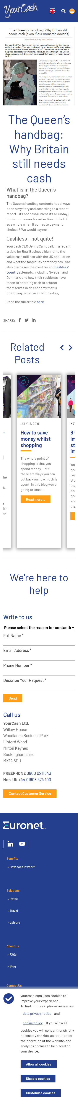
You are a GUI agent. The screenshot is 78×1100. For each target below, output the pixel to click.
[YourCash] (21, 10)
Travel (14, 911)
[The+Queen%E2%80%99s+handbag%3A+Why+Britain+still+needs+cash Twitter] (27, 320)
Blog (13, 966)
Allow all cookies (38, 1064)
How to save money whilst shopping (36, 438)
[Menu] (72, 11)
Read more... (35, 499)
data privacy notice (37, 1013)
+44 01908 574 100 (34, 779)
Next (70, 347)
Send (13, 698)
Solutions (13, 890)
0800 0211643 (39, 773)
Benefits (12, 858)
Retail (14, 899)
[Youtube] (22, 844)
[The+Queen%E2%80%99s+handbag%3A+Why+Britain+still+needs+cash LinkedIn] (34, 320)
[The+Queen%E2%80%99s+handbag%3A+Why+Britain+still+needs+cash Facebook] (20, 320)
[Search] (63, 11)
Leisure (15, 922)
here (40, 302)
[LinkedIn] (10, 844)
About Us (12, 946)
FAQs (13, 954)
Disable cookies (38, 1078)
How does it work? (22, 867)
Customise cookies (40, 1093)
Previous (61, 347)
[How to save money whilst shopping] (39, 396)
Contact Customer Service (30, 793)
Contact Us (14, 985)
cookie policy (32, 1023)
